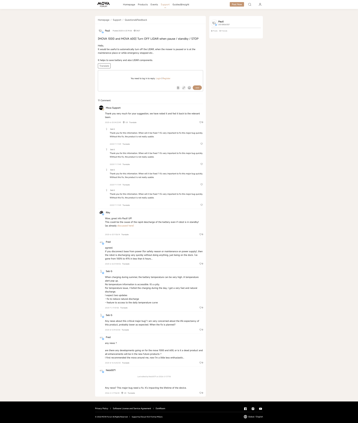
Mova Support (113, 107)
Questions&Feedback (136, 19)
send (197, 88)
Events (154, 4)
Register (166, 78)
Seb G (112, 129)
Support (165, 4)
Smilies (189, 88)
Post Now (237, 4)
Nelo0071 (111, 370)
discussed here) (125, 225)
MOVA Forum (107, 417)
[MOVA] (103, 4)
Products (143, 4)
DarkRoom (160, 408)
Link (184, 88)
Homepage (129, 4)
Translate (104, 65)
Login (158, 78)
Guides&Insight (181, 4)
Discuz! (143, 417)
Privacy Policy (101, 408)
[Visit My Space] (100, 30)
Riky (108, 212)
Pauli (107, 30)
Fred (108, 241)
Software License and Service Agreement (132, 408)
